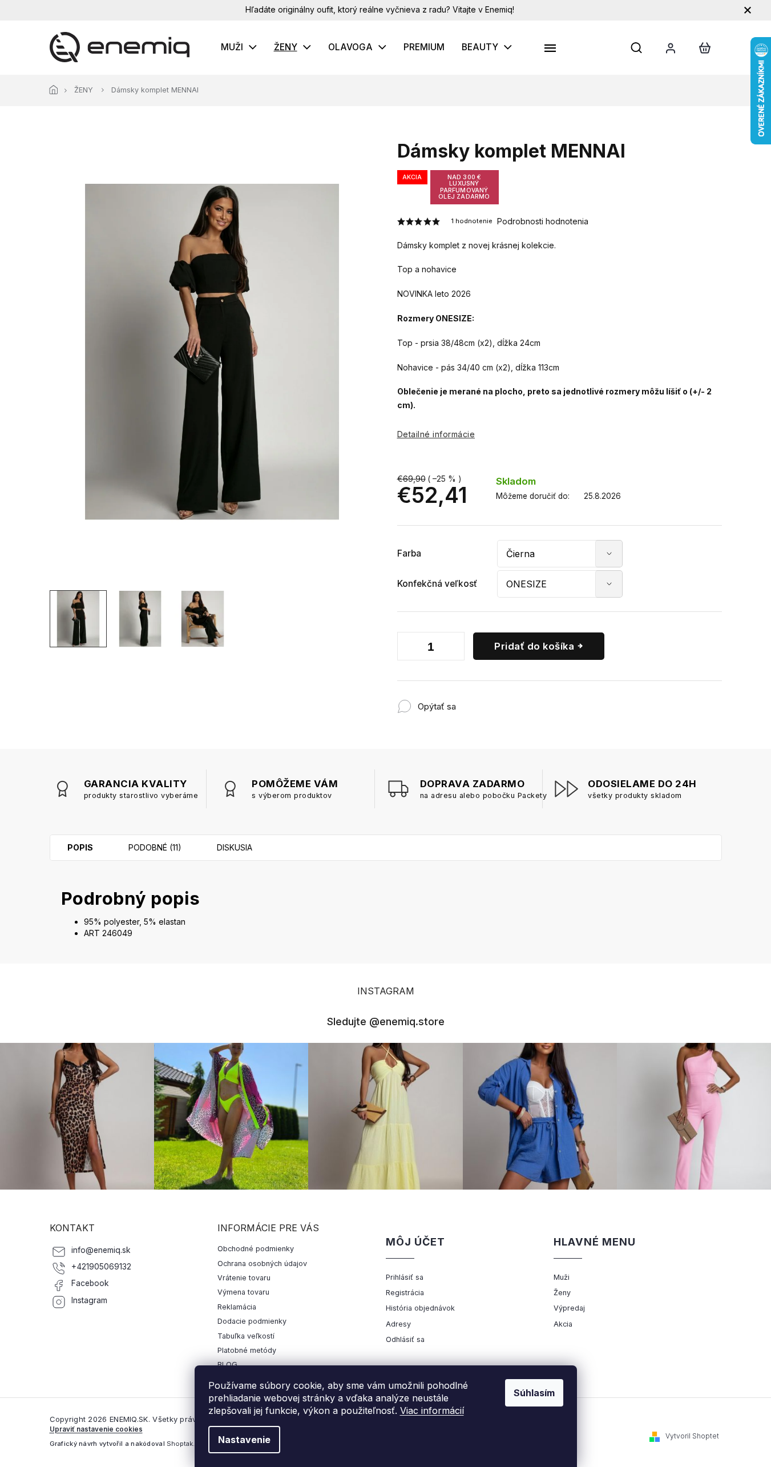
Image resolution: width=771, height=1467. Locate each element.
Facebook (90, 1283)
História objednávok (420, 1308)
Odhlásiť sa (405, 1339)
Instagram (89, 1300)
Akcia (563, 1324)
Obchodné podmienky (255, 1248)
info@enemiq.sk (101, 1250)
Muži (562, 1277)
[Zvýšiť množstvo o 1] (453, 648)
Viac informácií (432, 1410)
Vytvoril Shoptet (692, 1436)
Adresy (398, 1324)
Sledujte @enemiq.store (386, 1021)
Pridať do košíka (534, 646)
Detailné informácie (436, 434)
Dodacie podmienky (251, 1321)
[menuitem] (238, 47)
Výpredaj (569, 1308)
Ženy (562, 1292)
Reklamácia (236, 1307)
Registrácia (405, 1292)
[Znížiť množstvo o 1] (408, 648)
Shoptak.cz (184, 1444)
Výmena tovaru (243, 1292)
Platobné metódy (246, 1350)
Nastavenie (244, 1439)
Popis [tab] (80, 847)
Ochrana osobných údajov (262, 1263)
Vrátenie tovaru (244, 1277)
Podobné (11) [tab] (154, 847)
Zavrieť (531, 700)
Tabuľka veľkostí (246, 1336)
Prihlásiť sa (404, 1277)
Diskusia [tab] (234, 847)
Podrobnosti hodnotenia (542, 221)
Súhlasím (534, 1393)
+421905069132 (101, 1266)
